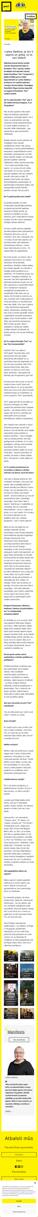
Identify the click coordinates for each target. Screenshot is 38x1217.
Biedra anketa (19, 1179)
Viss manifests (19, 1040)
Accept (19, 1201)
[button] (35, 1183)
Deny (19, 1206)
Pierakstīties (19, 1154)
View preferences (19, 1212)
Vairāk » (8, 1111)
